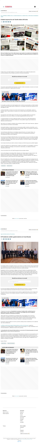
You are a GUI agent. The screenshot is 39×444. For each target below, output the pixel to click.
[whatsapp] (3, 21)
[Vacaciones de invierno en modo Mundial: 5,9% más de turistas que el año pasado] (3, 182)
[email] (8, 21)
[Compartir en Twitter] (6, 21)
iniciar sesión (17, 218)
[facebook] (5, 21)
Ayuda (31, 439)
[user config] (35, 7)
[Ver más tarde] (1, 22)
